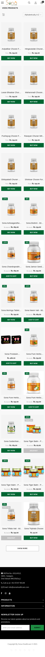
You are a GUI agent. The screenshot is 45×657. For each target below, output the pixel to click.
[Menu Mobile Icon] (2, 2)
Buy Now (11, 58)
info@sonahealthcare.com (19, 587)
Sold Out (34, 451)
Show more (22, 548)
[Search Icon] (29, 3)
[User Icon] (36, 3)
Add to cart (11, 276)
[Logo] (19, 2)
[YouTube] (10, 593)
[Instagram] (6, 593)
